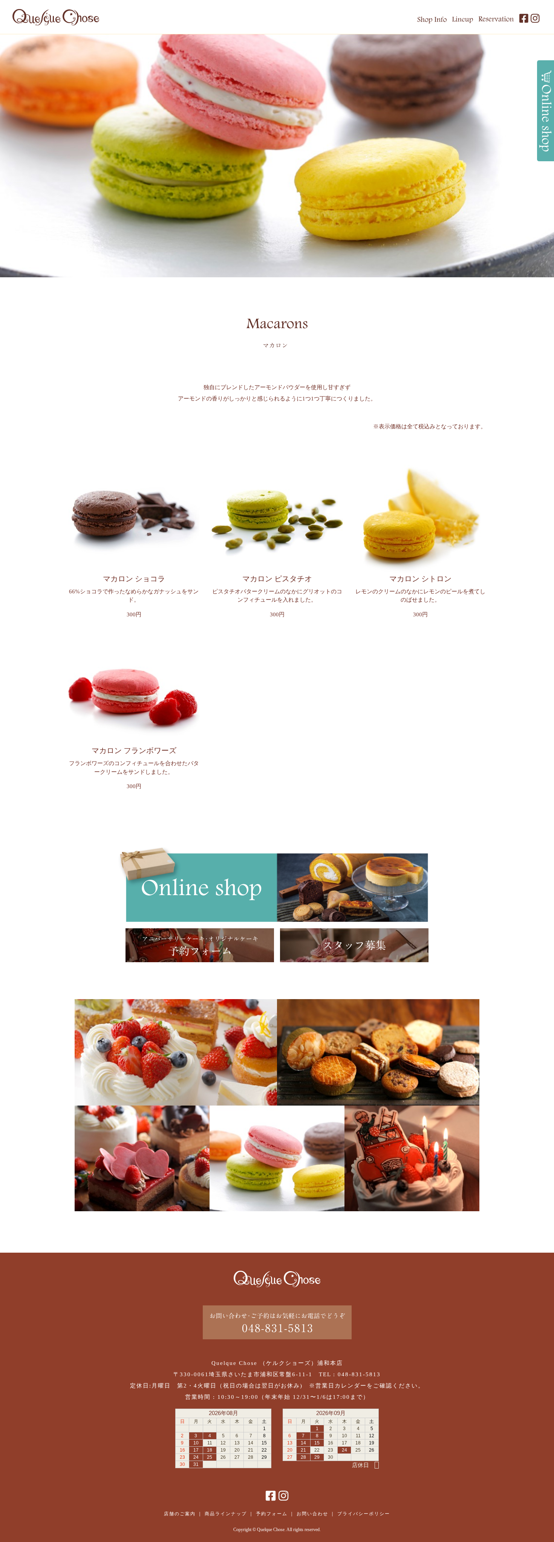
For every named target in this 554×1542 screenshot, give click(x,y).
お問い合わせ (312, 1513)
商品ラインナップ (226, 1513)
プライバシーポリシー (363, 1513)
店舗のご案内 (180, 1513)
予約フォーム (272, 1513)
